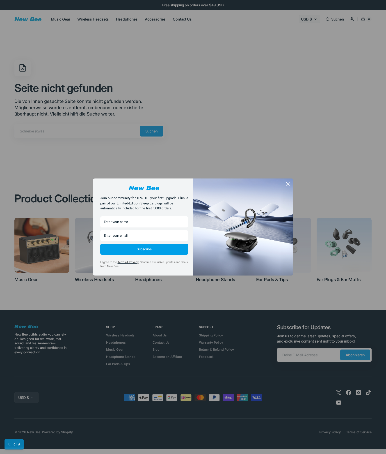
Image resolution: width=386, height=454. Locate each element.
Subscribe (144, 249)
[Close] (287, 183)
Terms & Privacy (128, 262)
